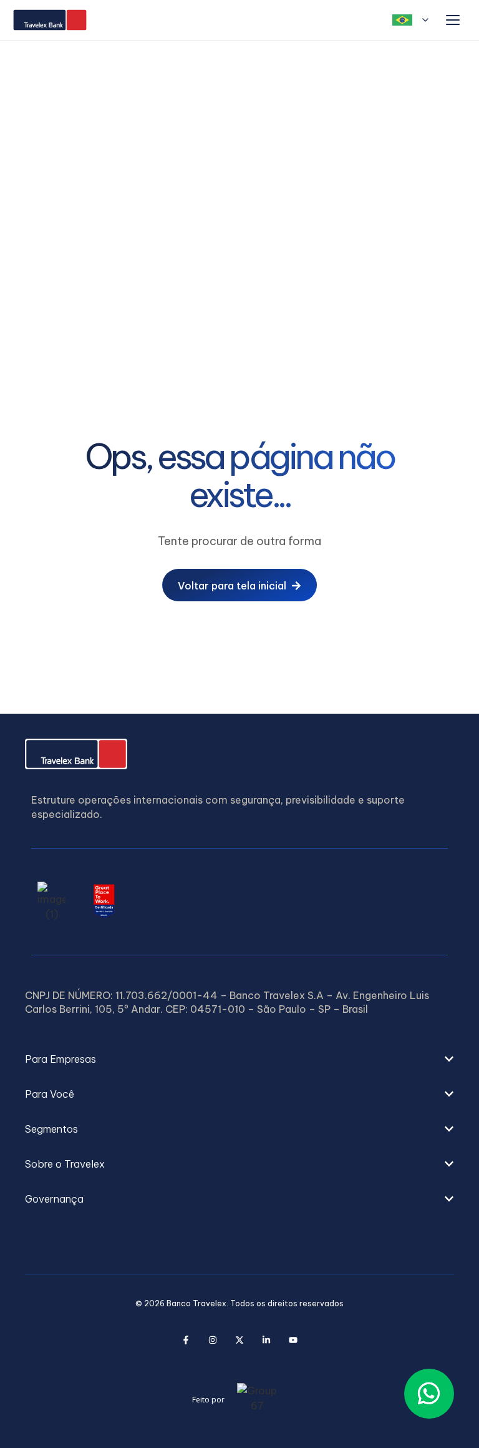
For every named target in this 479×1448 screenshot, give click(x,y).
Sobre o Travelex (65, 1164)
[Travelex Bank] (49, 20)
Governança (54, 1199)
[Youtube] (293, 1340)
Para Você (49, 1094)
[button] (239, 1059)
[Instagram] (212, 1340)
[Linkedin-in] (266, 1340)
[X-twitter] (239, 1340)
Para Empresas (60, 1059)
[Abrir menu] (453, 20)
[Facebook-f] (185, 1340)
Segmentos (51, 1129)
